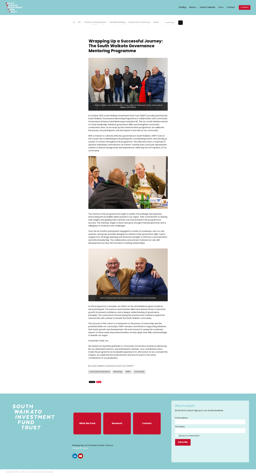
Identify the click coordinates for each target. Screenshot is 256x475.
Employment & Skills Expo (139, 22)
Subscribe (183, 442)
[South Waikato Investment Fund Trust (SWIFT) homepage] (30, 7)
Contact (231, 7)
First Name (180, 427)
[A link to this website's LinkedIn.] (74, 456)
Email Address (181, 418)
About (192, 7)
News (221, 7)
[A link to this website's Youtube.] (80, 456)
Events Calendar (207, 7)
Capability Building (117, 22)
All (79, 22)
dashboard (24, 472)
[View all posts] (73, 22)
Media (156, 22)
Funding (182, 7)
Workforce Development (95, 22)
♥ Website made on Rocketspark (41, 472)
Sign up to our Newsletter (189, 436)
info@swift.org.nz (80, 448)
